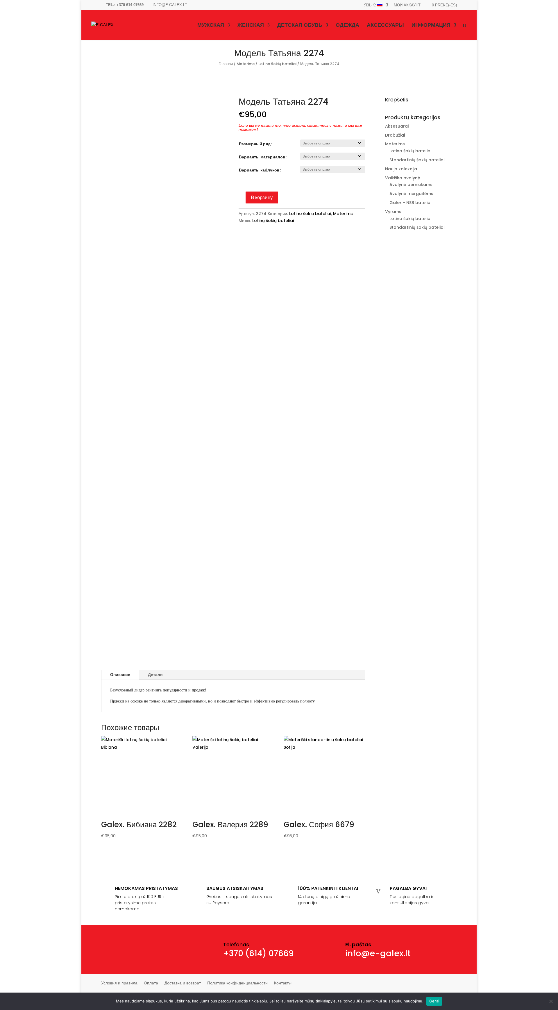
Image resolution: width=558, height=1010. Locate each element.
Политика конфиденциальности (237, 983)
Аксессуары (385, 25)
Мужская (210, 25)
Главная (226, 64)
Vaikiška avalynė (402, 178)
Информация (431, 25)
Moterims (246, 64)
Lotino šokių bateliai (277, 64)
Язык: (370, 5)
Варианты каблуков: (260, 170)
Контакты (282, 983)
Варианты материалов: (263, 157)
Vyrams (393, 211)
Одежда (347, 25)
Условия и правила (119, 983)
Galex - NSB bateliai (410, 202)
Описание (120, 674)
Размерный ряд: (255, 144)
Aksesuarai (397, 126)
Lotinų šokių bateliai (273, 221)
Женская (250, 25)
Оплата (151, 983)
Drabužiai (395, 135)
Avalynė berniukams (410, 184)
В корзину (262, 197)
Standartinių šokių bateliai (416, 160)
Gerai (434, 1001)
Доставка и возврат (182, 983)
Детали (155, 674)
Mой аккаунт (407, 5)
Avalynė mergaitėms (411, 193)
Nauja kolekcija (401, 169)
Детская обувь (299, 25)
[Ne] (551, 1001)
